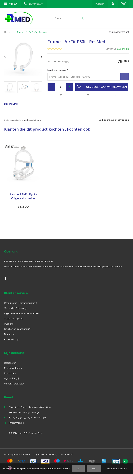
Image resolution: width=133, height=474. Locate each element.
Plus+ (69, 454)
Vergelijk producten (14, 383)
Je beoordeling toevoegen (114, 120)
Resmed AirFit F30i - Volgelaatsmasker (23, 196)
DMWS (61, 454)
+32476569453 (35, 4)
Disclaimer (9, 334)
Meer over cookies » (117, 468)
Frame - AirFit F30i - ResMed (32, 32)
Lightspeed (40, 454)
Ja (78, 468)
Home (7, 32)
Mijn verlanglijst (12, 378)
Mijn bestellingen (13, 368)
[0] (123, 4)
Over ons (8, 323)
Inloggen (99, 4)
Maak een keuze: (57, 70)
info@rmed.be (16, 423)
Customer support (13, 318)
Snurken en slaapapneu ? (17, 329)
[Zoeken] (82, 18)
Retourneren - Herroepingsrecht (20, 303)
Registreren (10, 363)
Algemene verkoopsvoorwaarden (21, 313)
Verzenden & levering (15, 308)
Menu (12, 3)
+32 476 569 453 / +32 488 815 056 (27, 417)
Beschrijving (10, 104)
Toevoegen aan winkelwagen (105, 86)
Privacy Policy (11, 339)
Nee (94, 468)
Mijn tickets (10, 373)
